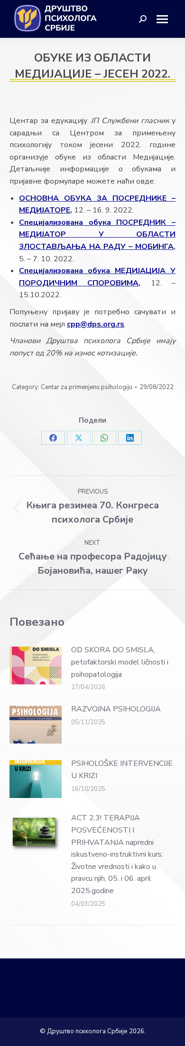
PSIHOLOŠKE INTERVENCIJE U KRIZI (122, 769)
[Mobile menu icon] (166, 19)
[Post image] (35, 665)
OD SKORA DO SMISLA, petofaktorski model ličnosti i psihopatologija (119, 662)
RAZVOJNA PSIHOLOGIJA (116, 709)
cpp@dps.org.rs (95, 324)
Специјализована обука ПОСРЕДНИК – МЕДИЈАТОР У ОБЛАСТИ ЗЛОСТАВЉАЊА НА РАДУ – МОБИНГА (97, 234)
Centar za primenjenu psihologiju (86, 387)
